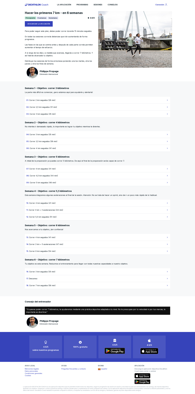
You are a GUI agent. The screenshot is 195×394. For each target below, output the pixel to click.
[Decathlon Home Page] (37, 4)
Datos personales (31, 371)
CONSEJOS (113, 5)
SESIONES (98, 5)
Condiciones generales (33, 373)
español (104, 369)
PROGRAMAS (82, 5)
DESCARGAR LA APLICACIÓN (39, 24)
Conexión (161, 5)
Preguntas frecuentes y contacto (73, 369)
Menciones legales (32, 369)
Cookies (28, 375)
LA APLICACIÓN (64, 5)
